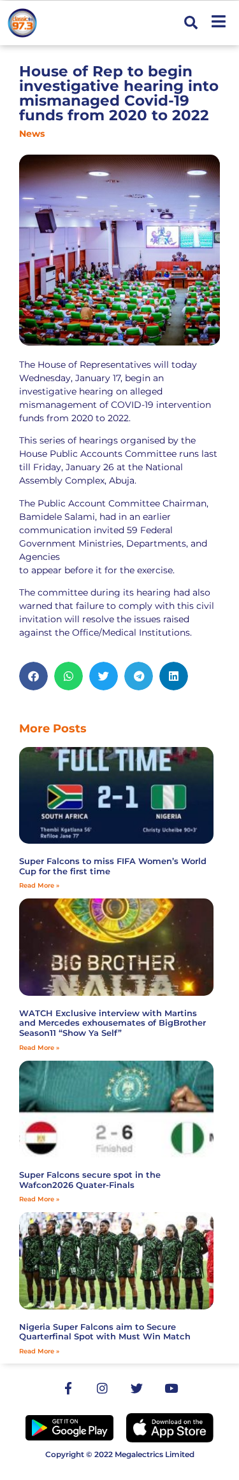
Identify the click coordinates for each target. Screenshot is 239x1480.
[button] (190, 23)
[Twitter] (137, 1388)
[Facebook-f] (68, 1388)
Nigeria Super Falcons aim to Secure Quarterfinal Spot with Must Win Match (105, 1332)
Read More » (39, 885)
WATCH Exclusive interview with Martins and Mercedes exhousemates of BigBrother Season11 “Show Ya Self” (112, 1023)
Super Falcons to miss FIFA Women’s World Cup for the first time (112, 866)
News (32, 133)
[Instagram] (103, 1388)
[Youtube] (171, 1388)
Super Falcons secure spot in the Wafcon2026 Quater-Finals (90, 1179)
